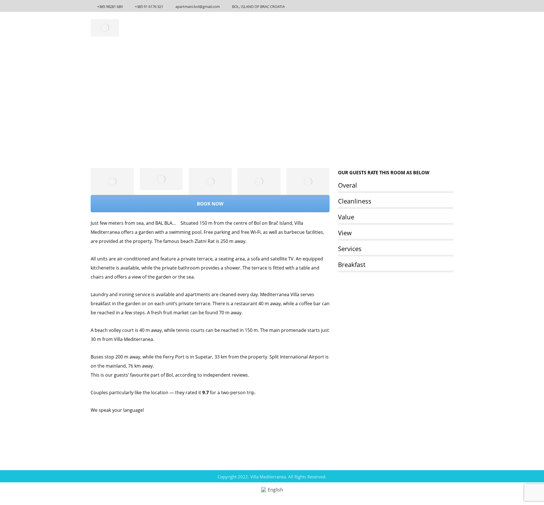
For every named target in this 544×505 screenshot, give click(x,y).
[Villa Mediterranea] (105, 28)
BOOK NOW (210, 204)
